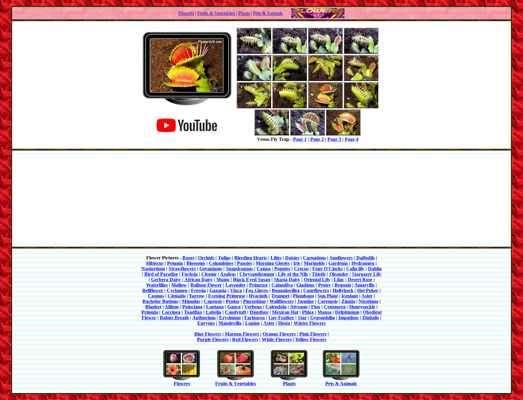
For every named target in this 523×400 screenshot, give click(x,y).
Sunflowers (341, 257)
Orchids (206, 257)
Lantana (215, 306)
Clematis (177, 295)
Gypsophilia (322, 317)
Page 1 (300, 139)
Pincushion (254, 301)
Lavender (235, 285)
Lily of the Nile (293, 274)
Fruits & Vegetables (216, 13)
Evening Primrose (226, 295)
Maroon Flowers (242, 334)
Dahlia (375, 268)
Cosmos (156, 295)
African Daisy (198, 279)
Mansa (324, 312)
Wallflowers (281, 301)
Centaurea (335, 306)
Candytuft (235, 312)
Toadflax (193, 312)
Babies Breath (174, 317)
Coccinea (171, 312)
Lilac (339, 279)
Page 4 (351, 139)
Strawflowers (182, 268)
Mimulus (191, 301)
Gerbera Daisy (166, 279)
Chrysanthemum (256, 274)
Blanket (153, 306)
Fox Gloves (256, 290)
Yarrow (197, 295)
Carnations (314, 257)
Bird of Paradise (161, 274)
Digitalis (370, 317)
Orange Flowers (279, 334)
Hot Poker (367, 290)
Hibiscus (154, 263)
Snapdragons (239, 268)
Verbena (253, 306)
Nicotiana (368, 301)
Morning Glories (273, 263)
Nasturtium (153, 268)
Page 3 (334, 139)
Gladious (305, 285)
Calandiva (282, 285)
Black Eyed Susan (251, 279)
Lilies (276, 257)
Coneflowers (316, 290)
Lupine (252, 323)
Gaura (234, 306)
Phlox (308, 312)
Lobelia (213, 312)
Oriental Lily (317, 279)
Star (302, 317)
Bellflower (152, 290)
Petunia (175, 263)
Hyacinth (258, 295)
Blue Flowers (207, 334)
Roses (188, 257)
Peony (324, 285)
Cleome (209, 274)
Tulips (224, 257)
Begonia (342, 285)
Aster (367, 295)
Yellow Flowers (310, 339)
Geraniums (210, 268)
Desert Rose (360, 279)
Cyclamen (177, 290)
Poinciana (192, 306)
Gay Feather (281, 317)
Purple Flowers (213, 339)
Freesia (198, 290)
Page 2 (317, 139)
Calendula (276, 306)
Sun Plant (327, 295)
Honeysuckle (362, 306)
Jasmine (305, 301)
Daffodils (365, 257)
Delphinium (347, 312)
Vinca (236, 290)
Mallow (179, 285)
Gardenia (338, 263)
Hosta (284, 323)
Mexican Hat (285, 312)
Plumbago (303, 295)
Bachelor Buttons (160, 301)
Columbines (221, 263)
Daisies (292, 257)
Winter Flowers (310, 323)
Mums (222, 279)
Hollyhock (343, 290)
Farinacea (254, 317)
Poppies (282, 268)
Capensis (213, 301)
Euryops (206, 323)
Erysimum (230, 317)
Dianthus (259, 312)
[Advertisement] (261, 198)
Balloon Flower (206, 285)
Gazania (217, 290)
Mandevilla (230, 323)
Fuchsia (190, 274)
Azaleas (228, 274)
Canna (264, 268)
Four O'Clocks (327, 268)
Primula (149, 312)
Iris (296, 263)
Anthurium (203, 317)
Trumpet (280, 295)
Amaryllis (364, 285)
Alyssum (299, 306)
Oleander (338, 274)
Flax (315, 306)
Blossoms (195, 263)
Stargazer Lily (366, 274)
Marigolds (314, 263)
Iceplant (349, 295)
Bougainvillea (286, 290)
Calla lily (355, 268)
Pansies (244, 263)
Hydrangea (362, 263)
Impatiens (348, 317)
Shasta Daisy (287, 279)
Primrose (258, 285)
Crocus (301, 268)
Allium (172, 306)
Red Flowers (245, 339)
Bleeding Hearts (250, 257)
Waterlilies (157, 285)
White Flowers (277, 339)
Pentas (232, 301)
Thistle (319, 274)
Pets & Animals (268, 13)
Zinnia (348, 301)
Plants (244, 13)
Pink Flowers (313, 334)
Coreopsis (327, 301)
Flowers (186, 13)
